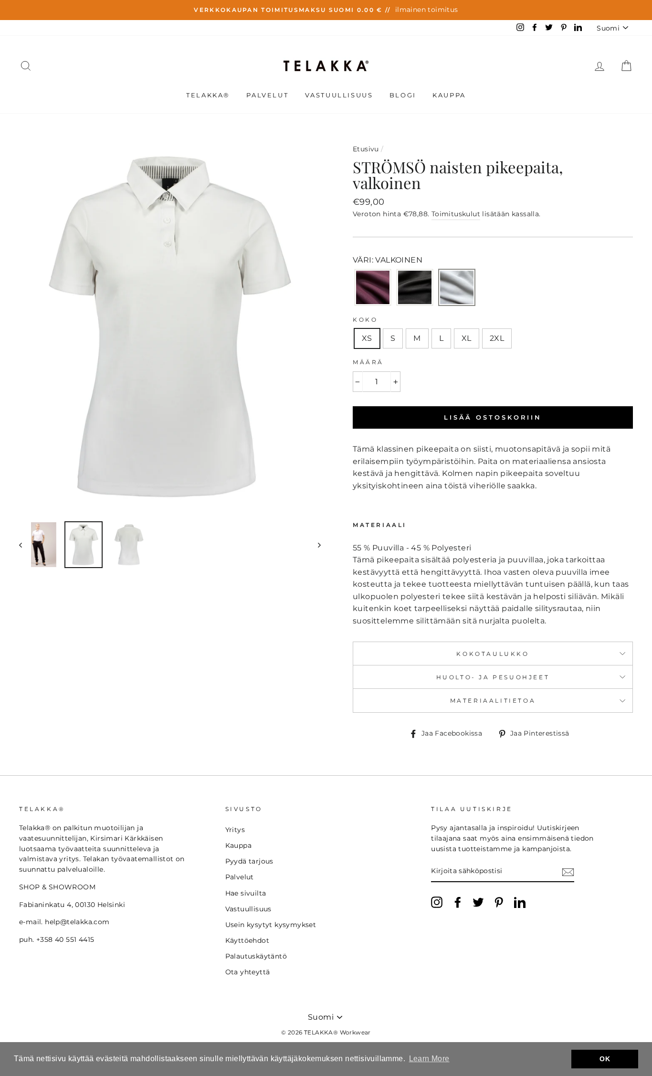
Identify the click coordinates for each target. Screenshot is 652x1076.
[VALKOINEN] (457, 288)
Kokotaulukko (492, 653)
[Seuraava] (315, 544)
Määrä (368, 362)
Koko (365, 319)
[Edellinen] (25, 544)
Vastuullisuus (339, 95)
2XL (497, 338)
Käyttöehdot (247, 940)
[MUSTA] (415, 288)
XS (367, 338)
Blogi (402, 95)
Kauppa (449, 95)
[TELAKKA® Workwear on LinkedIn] (520, 902)
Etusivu (366, 149)
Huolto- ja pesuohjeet (493, 677)
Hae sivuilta (245, 893)
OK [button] (604, 1059)
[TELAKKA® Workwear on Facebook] (457, 902)
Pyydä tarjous (249, 861)
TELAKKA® (208, 95)
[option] (326, 10)
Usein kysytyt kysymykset (270, 924)
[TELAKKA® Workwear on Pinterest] (499, 902)
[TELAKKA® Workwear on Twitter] (478, 902)
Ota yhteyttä (247, 972)
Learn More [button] (429, 1059)
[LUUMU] (373, 288)
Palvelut (267, 95)
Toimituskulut (455, 214)
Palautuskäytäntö (256, 956)
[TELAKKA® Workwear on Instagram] (436, 902)
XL (467, 338)
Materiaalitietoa (493, 700)
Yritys (235, 829)
